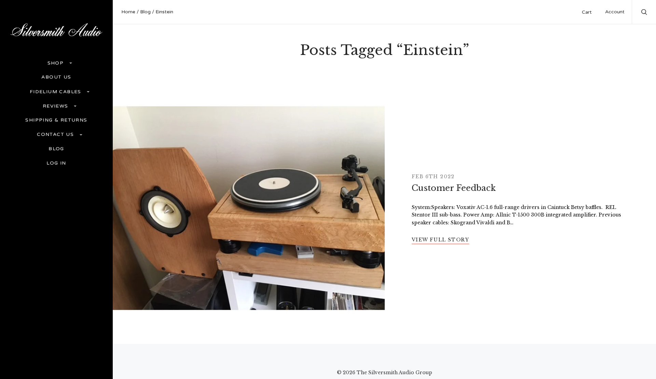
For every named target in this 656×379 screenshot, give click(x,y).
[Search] (644, 13)
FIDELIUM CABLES (56, 92)
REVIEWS (56, 106)
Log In (56, 163)
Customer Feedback (454, 188)
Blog (56, 149)
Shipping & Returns (56, 120)
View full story (440, 240)
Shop (56, 63)
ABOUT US (56, 77)
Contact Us (56, 134)
